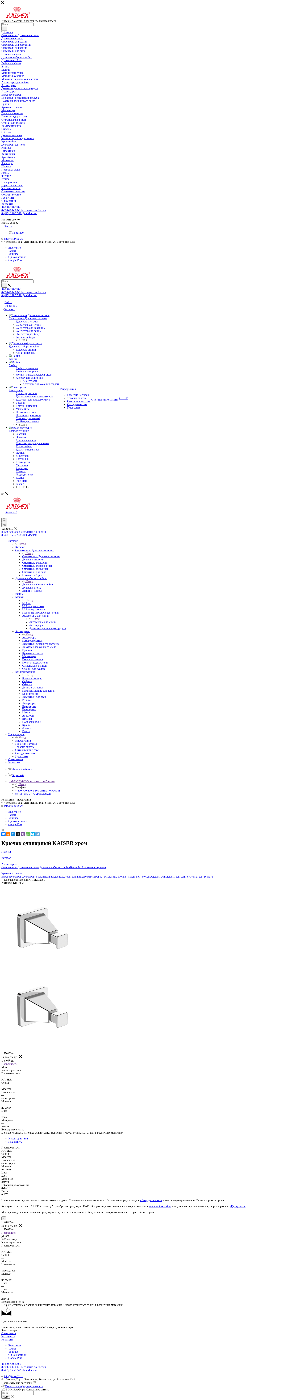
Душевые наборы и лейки (37, 584)
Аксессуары (29, 637)
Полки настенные (128, 876)
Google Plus (15, 260)
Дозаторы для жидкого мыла (77, 876)
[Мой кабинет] (3, 515)
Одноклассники (17, 257)
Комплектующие (32, 678)
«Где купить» (237, 1206)
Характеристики (18, 1138)
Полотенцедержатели (152, 876)
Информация (23, 740)
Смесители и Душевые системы (41, 556)
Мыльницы (111, 876)
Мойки (26, 603)
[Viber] (23, 834)
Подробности (9, 1063)
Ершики (99, 876)
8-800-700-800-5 (11, 207)
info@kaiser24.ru (13, 238)
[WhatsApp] (28, 834)
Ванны (74, 867)
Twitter (12, 250)
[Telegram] (37, 834)
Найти (6, 1396)
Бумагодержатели (11, 876)
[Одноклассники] (8, 834)
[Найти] (4, 28)
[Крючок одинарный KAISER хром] (40, 967)
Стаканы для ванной (177, 876)
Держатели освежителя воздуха (41, 876)
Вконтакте (14, 247)
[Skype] (33, 834)
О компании (8, 1333)
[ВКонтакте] (3, 834)
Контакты (7, 1339)
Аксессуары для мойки (42, 621)
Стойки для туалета (201, 876)
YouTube (13, 253)
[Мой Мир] (13, 834)
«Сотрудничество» (151, 1200)
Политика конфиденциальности (24, 1386)
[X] (18, 834)
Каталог (20, 547)
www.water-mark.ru (160, 1206)
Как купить (15, 1141)
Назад (22, 543)
